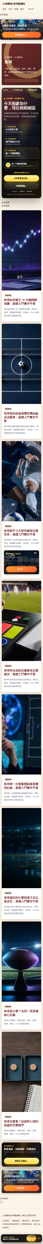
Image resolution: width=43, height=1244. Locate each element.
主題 (10, 9)
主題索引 (6, 1221)
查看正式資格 (21, 1161)
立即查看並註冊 (21, 178)
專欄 (16, 9)
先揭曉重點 (21, 186)
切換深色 (31, 9)
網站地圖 (35, 1221)
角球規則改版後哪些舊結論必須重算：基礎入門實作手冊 (21, 417)
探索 (4, 9)
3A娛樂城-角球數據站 (13, 3)
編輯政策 (16, 1221)
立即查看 (31, 1238)
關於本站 (26, 1221)
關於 (22, 9)
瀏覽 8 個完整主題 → (13, 80)
